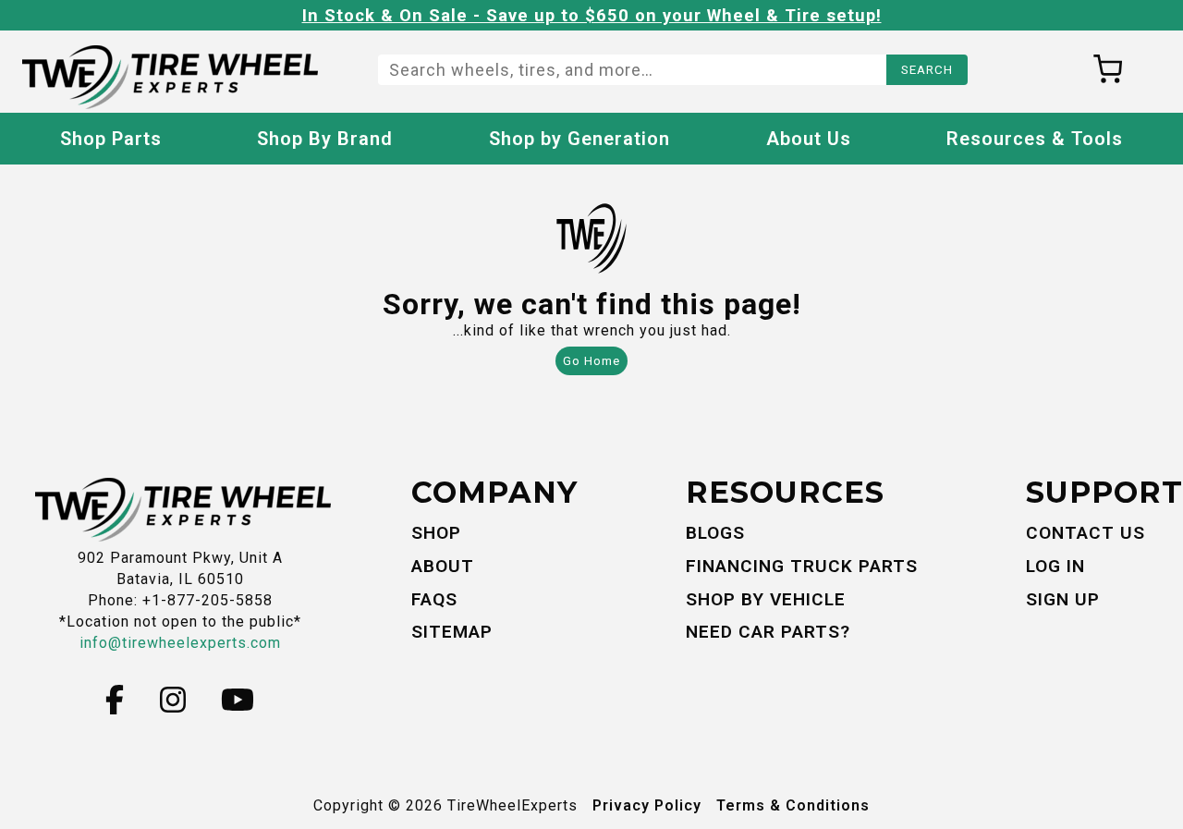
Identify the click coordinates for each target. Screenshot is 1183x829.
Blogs (715, 532)
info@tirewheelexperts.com (180, 643)
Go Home (591, 361)
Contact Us (1085, 532)
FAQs (434, 599)
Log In (1055, 566)
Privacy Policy (646, 805)
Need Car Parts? (768, 631)
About (442, 566)
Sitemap (452, 631)
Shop (436, 532)
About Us (808, 139)
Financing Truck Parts (802, 566)
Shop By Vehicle (766, 599)
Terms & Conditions (793, 805)
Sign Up (1063, 599)
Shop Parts (111, 139)
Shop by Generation (579, 139)
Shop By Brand (325, 139)
